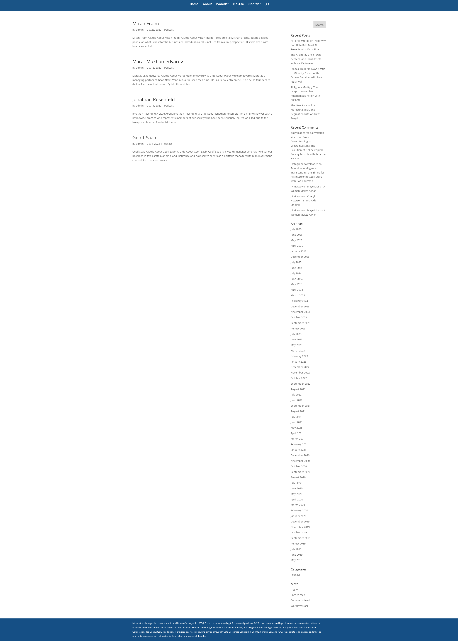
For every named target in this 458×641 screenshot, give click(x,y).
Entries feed (298, 595)
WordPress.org (299, 606)
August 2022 (298, 389)
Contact (254, 4)
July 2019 (296, 549)
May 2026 (296, 240)
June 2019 (297, 554)
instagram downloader (304, 164)
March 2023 (298, 350)
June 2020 (297, 488)
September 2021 (300, 405)
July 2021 (296, 416)
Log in (294, 589)
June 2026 (297, 234)
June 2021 (297, 422)
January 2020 (298, 516)
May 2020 (296, 494)
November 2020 (300, 460)
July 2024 (296, 273)
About (207, 4)
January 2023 (298, 361)
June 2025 (297, 267)
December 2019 (300, 521)
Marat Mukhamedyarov (157, 61)
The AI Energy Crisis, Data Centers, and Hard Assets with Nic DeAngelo (306, 59)
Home (194, 4)
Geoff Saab (144, 137)
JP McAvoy (297, 186)
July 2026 (296, 229)
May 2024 (296, 284)
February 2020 (299, 510)
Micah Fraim (145, 23)
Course (238, 4)
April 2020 (297, 499)
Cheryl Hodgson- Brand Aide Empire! (303, 201)
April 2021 (297, 433)
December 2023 (300, 306)
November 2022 (300, 372)
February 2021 (299, 444)
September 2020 (300, 472)
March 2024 (298, 295)
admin (140, 29)
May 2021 (296, 427)
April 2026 (297, 245)
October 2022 (299, 378)
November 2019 (300, 527)
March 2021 (298, 438)
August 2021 (298, 411)
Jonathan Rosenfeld (153, 99)
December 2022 (300, 367)
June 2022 (297, 400)
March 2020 (298, 505)
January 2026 (298, 251)
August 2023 (298, 328)
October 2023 (299, 317)
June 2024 (297, 279)
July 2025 (296, 262)
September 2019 (300, 538)
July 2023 (296, 334)
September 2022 (300, 383)
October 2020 (299, 466)
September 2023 (300, 323)
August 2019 (298, 543)
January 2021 (298, 449)
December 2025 (300, 256)
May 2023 (296, 345)
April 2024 (297, 289)
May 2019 (296, 560)
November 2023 (300, 312)
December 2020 (300, 455)
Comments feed (300, 600)
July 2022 (296, 394)
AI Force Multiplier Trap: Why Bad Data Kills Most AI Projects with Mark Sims (308, 45)
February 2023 (299, 356)
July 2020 (296, 483)
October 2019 (299, 532)
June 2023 (297, 339)
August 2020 (298, 477)
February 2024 (299, 301)
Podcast (222, 4)
